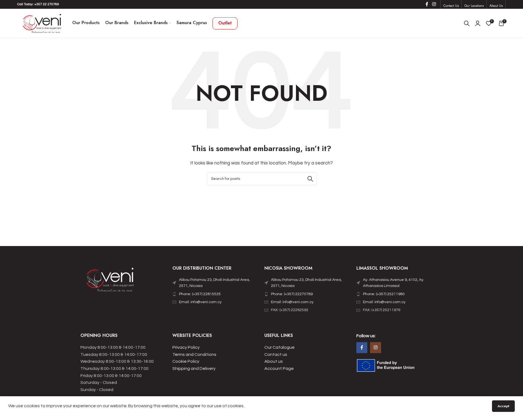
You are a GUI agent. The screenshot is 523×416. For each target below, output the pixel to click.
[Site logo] (42, 23)
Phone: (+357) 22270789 (292, 294)
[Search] (466, 23)
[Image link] (110, 281)
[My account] (477, 23)
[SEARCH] (310, 178)
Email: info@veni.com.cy (200, 302)
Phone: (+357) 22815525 (200, 294)
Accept (503, 406)
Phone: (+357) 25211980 (384, 294)
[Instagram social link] (434, 4)
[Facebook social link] (427, 4)
